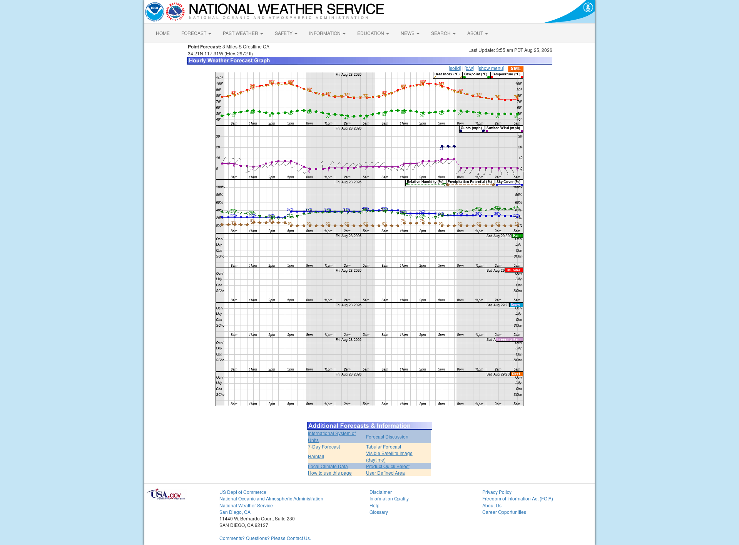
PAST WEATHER (241, 33)
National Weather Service (246, 505)
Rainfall (316, 456)
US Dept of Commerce (242, 492)
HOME (163, 33)
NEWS (408, 33)
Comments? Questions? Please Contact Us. (265, 538)
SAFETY (284, 33)
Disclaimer (381, 492)
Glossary (379, 511)
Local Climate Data (328, 466)
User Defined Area (385, 472)
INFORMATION (325, 33)
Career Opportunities (504, 511)
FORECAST (194, 33)
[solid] (455, 68)
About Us (492, 505)
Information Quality (389, 498)
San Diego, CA (235, 511)
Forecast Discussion (387, 436)
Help (375, 505)
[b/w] (469, 68)
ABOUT (475, 33)
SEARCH (441, 33)
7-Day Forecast (324, 446)
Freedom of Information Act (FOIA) (517, 498)
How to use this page (330, 472)
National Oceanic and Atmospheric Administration (271, 498)
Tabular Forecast (383, 446)
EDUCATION (371, 33)
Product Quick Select (388, 466)
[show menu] (491, 68)
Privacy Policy (497, 492)
